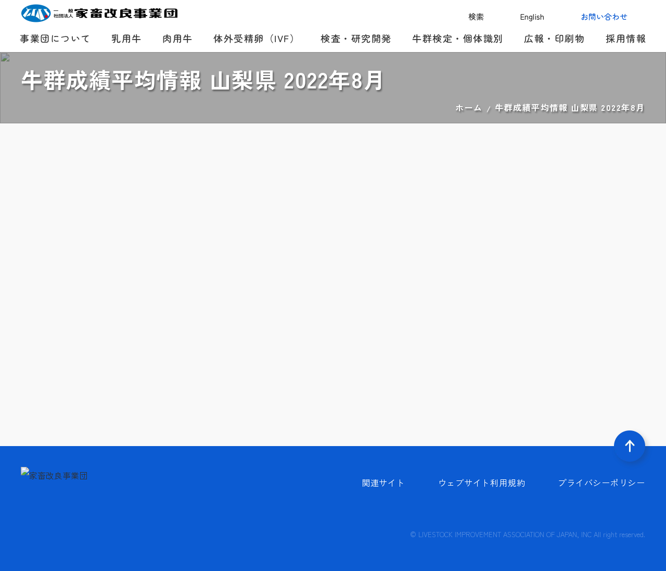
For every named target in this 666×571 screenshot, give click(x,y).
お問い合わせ (604, 16)
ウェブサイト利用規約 (482, 482)
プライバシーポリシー (601, 482)
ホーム (469, 107)
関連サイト (383, 482)
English (532, 16)
